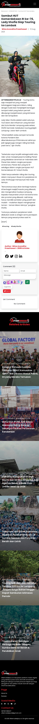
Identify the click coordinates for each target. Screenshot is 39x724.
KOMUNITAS (13, 11)
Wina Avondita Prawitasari (14, 29)
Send (8, 291)
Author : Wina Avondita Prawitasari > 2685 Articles (17, 247)
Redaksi (4, 696)
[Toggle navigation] (35, 4)
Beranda (4, 11)
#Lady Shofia (16, 226)
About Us (4, 693)
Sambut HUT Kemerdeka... (26, 11)
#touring (5, 226)
